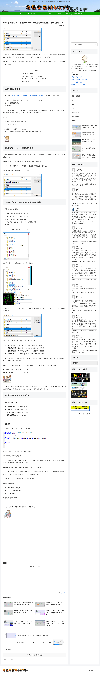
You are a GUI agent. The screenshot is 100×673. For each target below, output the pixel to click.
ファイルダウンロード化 (79, 82)
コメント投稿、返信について (80, 79)
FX (5, 563)
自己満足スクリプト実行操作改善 (32, 76)
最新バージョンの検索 (78, 85)
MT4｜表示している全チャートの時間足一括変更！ (28, 96)
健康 (73, 104)
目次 (32, 70)
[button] (96, 44)
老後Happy (75, 112)
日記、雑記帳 (76, 96)
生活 (73, 108)
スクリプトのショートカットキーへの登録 (35, 79)
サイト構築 (75, 116)
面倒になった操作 (28, 73)
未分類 (74, 120)
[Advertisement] (34, 541)
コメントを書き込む (35, 655)
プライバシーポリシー (78, 77)
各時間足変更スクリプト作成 (31, 81)
